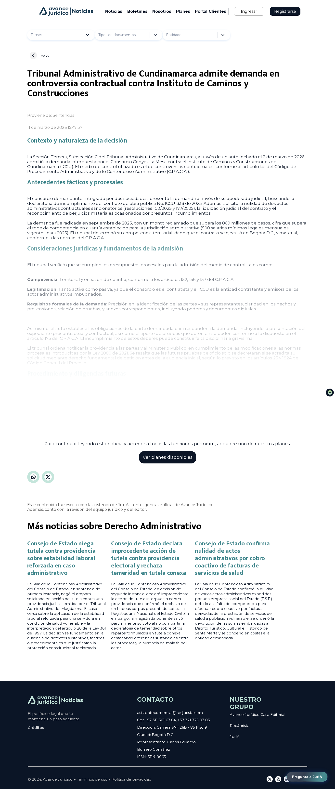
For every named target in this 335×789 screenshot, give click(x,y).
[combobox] (42, 35)
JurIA (235, 736)
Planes (183, 11)
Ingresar (249, 11)
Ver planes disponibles (168, 457)
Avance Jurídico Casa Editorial (257, 714)
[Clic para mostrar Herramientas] (330, 392)
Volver (46, 55)
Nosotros (161, 11)
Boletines (137, 11)
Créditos (36, 727)
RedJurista (239, 725)
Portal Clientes (210, 11)
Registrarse (285, 11)
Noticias (113, 11)
